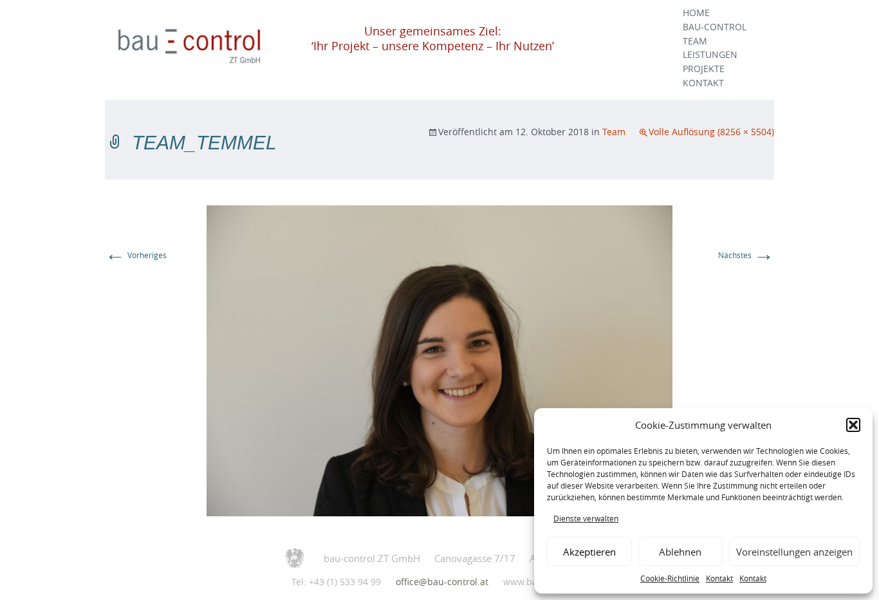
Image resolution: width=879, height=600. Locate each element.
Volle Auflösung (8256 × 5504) (711, 132)
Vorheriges (136, 255)
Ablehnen (680, 551)
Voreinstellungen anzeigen (794, 551)
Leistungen (710, 55)
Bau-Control (714, 27)
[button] (853, 424)
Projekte (704, 69)
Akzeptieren (589, 551)
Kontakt (719, 578)
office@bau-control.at (442, 582)
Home (696, 13)
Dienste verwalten (585, 518)
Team (695, 41)
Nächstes (746, 255)
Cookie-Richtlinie (669, 578)
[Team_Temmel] (439, 360)
